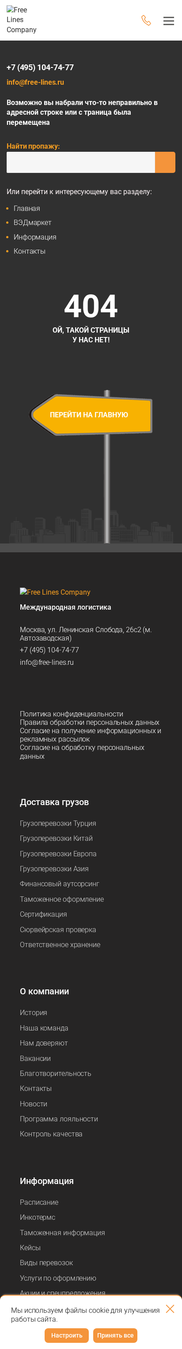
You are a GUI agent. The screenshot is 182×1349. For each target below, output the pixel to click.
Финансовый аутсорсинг (59, 884)
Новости (33, 1104)
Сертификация (43, 914)
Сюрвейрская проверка (58, 930)
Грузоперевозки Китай (56, 838)
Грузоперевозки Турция (58, 823)
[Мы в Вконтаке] (83, 688)
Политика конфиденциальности (71, 714)
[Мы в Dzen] (64, 688)
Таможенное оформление (62, 899)
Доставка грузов (54, 802)
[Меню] (166, 20)
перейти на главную (89, 415)
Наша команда (44, 1028)
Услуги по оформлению (58, 1278)
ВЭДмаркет (33, 222)
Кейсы (30, 1248)
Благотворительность (55, 1073)
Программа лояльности (59, 1119)
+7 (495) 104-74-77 (40, 67)
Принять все (115, 1335)
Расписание (39, 1202)
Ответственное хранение (60, 945)
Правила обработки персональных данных (89, 722)
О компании (44, 991)
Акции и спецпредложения (63, 1293)
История (33, 1012)
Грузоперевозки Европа (58, 854)
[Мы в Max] (45, 688)
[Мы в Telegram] (27, 688)
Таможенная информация (62, 1233)
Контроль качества (51, 1134)
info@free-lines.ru (35, 82)
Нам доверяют (44, 1043)
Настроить (67, 1335)
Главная (27, 208)
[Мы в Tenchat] (101, 688)
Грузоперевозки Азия (54, 869)
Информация (35, 237)
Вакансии (35, 1058)
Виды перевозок (46, 1263)
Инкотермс (37, 1217)
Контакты (30, 251)
